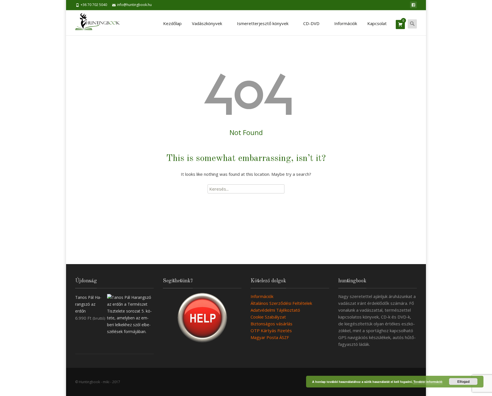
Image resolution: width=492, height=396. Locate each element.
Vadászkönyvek (207, 23)
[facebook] (413, 4)
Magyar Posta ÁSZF (270, 337)
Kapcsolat (377, 23)
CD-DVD (311, 23)
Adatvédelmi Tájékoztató (275, 310)
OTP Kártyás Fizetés (271, 330)
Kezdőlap (172, 23)
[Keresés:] (246, 189)
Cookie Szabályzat (268, 317)
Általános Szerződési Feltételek (281, 303)
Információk (345, 23)
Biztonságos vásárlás (271, 323)
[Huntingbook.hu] (100, 22)
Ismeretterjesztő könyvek (262, 23)
